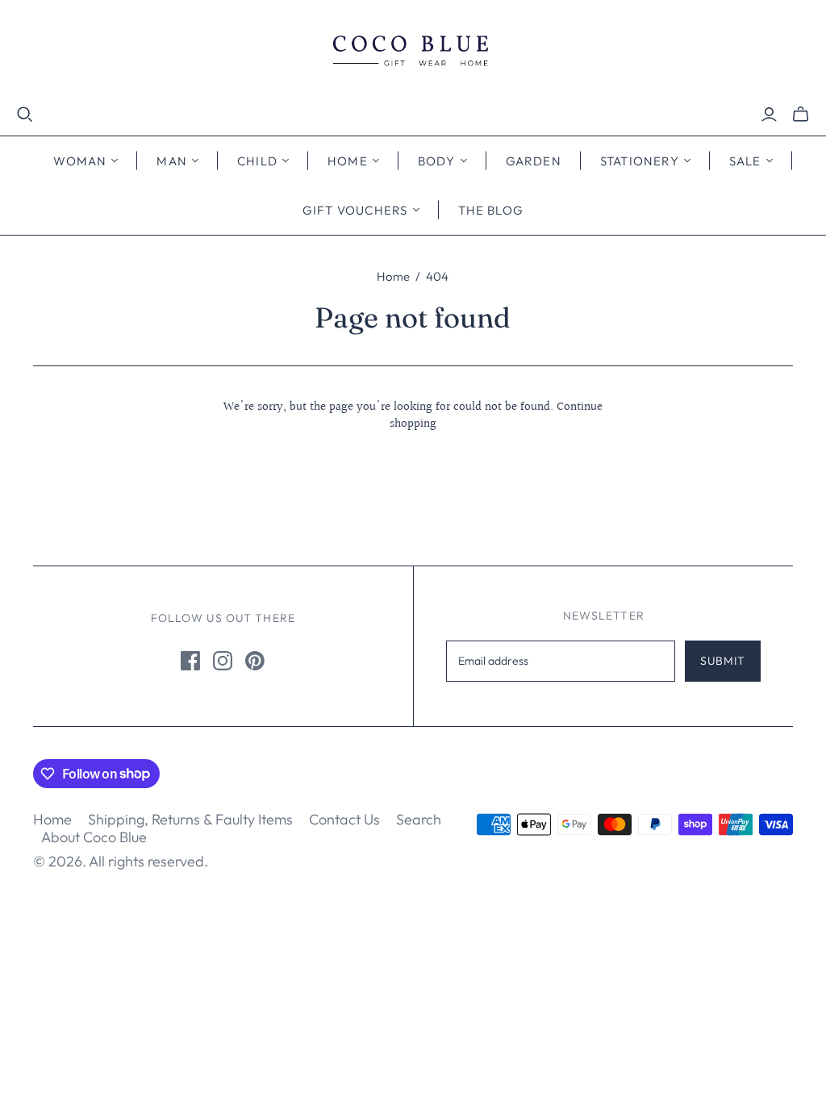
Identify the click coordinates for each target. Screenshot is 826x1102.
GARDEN (533, 161)
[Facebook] (190, 660)
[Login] (769, 114)
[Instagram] (222, 660)
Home (393, 276)
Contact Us (344, 819)
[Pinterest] (255, 660)
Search (418, 819)
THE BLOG (491, 210)
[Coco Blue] (413, 52)
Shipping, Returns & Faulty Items (190, 819)
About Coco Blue (94, 837)
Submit (723, 660)
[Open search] (25, 114)
